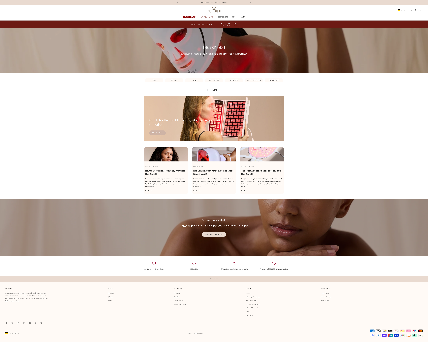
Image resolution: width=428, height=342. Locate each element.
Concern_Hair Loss (151, 166)
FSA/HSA (177, 293)
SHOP (234, 17)
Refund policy (324, 300)
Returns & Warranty (252, 308)
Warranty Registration (253, 304)
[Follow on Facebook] (6, 323)
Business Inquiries (180, 304)
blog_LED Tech (198, 166)
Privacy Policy (324, 293)
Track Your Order (251, 300)
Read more (157, 133)
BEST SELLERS (223, 17)
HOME (154, 80)
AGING (194, 80)
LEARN (243, 17)
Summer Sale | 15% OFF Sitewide (201, 24)
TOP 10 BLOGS (274, 80)
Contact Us (249, 315)
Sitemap (110, 297)
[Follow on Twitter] (12, 323)
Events (110, 300)
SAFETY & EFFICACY (254, 80)
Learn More (223, 2)
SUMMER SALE (189, 17)
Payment (248, 293)
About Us (111, 293)
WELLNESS (234, 80)
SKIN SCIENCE (214, 80)
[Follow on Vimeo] (41, 323)
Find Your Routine (214, 234)
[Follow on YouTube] (30, 323)
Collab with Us (178, 300)
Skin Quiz (177, 297)
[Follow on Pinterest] (24, 323)
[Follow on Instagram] (18, 323)
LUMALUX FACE (207, 17)
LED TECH (174, 80)
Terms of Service (325, 297)
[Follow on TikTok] (35, 323)
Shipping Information (253, 297)
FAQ (247, 311)
